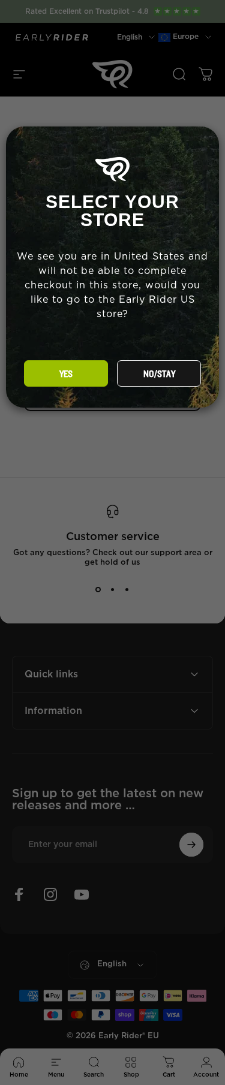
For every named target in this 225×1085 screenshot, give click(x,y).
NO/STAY (159, 374)
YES (66, 374)
